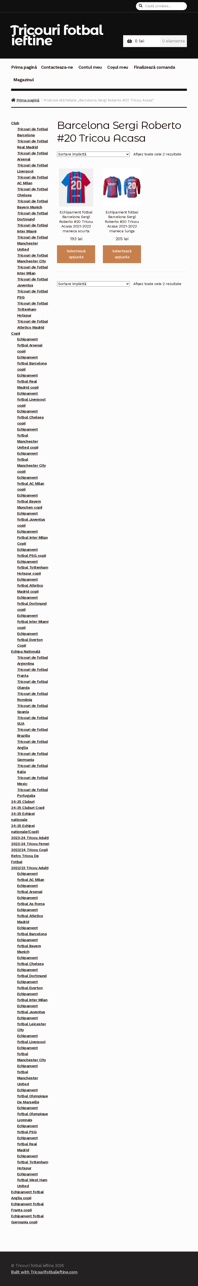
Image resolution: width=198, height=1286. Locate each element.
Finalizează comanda (154, 67)
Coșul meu (117, 67)
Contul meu (90, 67)
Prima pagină (24, 67)
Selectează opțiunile (76, 254)
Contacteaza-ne (57, 67)
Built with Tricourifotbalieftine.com (44, 1272)
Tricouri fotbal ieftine (56, 35)
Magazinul (23, 79)
